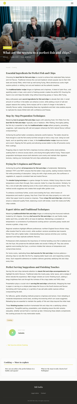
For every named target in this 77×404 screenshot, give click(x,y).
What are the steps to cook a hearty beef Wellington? (54, 370)
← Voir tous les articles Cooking (17, 345)
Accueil (8, 67)
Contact (43, 393)
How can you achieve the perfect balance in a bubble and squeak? (20, 370)
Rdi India (38, 387)
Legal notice (35, 393)
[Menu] (72, 3)
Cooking (7, 47)
